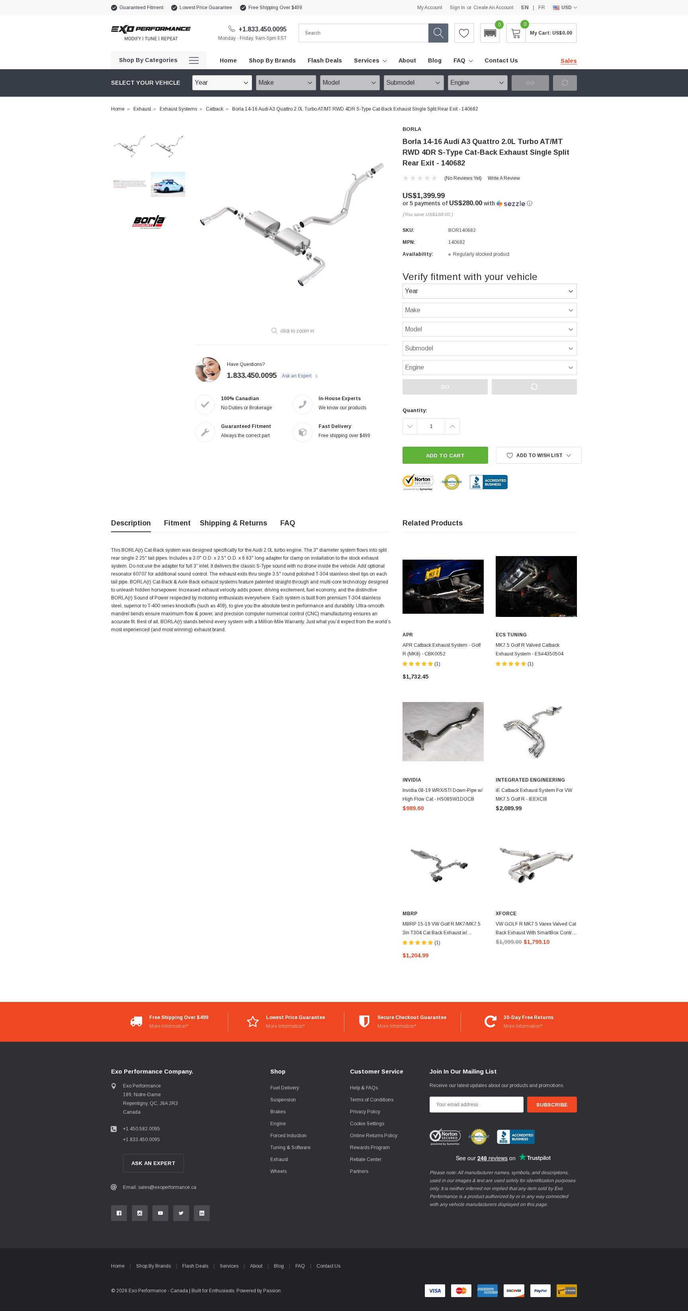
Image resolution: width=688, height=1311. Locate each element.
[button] (490, 33)
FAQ (459, 60)
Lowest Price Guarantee (206, 7)
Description (131, 523)
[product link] (443, 586)
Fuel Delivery (284, 1088)
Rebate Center (365, 1159)
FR (541, 7)
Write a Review (504, 178)
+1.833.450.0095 (262, 29)
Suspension (283, 1100)
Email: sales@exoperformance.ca (159, 1187)
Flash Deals (195, 1266)
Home (118, 109)
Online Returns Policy (373, 1135)
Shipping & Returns (233, 523)
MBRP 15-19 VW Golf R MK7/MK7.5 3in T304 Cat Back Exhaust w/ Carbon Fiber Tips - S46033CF (442, 932)
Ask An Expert (153, 1163)
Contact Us (328, 1266)
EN (525, 7)
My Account (429, 7)
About (256, 1266)
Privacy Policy (365, 1112)
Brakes (277, 1112)
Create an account (493, 7)
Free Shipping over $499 (275, 7)
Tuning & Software (290, 1147)
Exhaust (142, 109)
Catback (214, 109)
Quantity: (415, 410)
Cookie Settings (367, 1123)
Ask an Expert (297, 376)
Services (366, 60)
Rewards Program (370, 1147)
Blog (279, 1266)
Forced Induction (288, 1135)
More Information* (168, 1026)
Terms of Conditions (371, 1100)
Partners (359, 1171)
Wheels (278, 1171)
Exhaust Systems (178, 109)
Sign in (457, 7)
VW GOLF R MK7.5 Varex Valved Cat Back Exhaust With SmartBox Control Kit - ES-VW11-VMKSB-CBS (536, 932)
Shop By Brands (153, 1266)
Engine (278, 1123)
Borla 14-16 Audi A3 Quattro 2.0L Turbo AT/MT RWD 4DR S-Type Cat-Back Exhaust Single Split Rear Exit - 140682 (355, 109)
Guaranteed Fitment (141, 7)
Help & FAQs (364, 1088)
